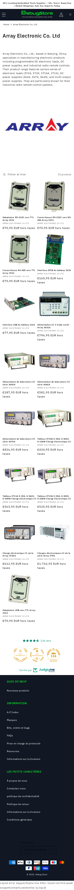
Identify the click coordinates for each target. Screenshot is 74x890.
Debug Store (41, 874)
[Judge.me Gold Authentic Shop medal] (20, 655)
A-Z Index (12, 712)
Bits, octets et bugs (18, 727)
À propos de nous (17, 780)
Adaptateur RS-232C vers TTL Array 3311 (18, 218)
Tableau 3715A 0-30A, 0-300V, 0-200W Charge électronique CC (54, 497)
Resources (13, 751)
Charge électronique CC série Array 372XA (18, 554)
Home (6, 24)
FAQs (10, 735)
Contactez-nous (16, 788)
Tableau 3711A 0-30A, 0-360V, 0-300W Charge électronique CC (19, 497)
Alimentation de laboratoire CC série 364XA (19, 383)
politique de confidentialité (23, 796)
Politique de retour (18, 804)
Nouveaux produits (18, 690)
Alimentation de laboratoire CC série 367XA (19, 440)
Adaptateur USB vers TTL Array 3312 (19, 611)
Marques (12, 720)
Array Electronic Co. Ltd (25, 24)
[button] (4, 14)
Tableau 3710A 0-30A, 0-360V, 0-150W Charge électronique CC (54, 440)
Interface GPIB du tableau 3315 (54, 270)
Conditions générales (19, 819)
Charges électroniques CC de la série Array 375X (53, 554)
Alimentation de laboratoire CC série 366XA (53, 383)
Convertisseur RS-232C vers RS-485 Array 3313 (54, 218)
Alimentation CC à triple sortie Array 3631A (53, 326)
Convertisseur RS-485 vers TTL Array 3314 (19, 271)
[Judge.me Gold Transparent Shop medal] (37, 655)
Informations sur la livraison (23, 759)
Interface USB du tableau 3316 (19, 324)
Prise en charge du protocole (24, 743)
